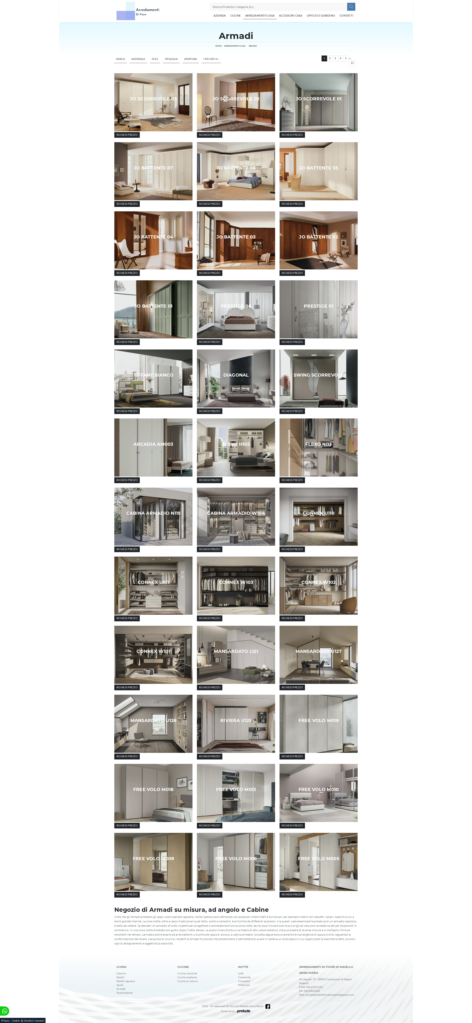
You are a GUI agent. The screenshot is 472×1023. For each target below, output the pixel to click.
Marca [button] (120, 59)
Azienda (220, 15)
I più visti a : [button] (211, 59)
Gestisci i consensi (34, 1020)
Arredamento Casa (260, 15)
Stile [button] (155, 59)
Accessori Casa (290, 15)
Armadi (253, 46)
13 (352, 62)
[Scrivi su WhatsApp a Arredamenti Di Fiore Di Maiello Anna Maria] (4, 1011)
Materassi (244, 984)
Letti (241, 973)
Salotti (120, 977)
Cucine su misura (187, 981)
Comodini (244, 981)
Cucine (235, 15)
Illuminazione (125, 992)
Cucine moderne (187, 977)
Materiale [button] (138, 59)
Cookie (16, 1020)
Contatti (346, 15)
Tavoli (120, 984)
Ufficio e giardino (321, 15)
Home (218, 46)
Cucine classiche (187, 973)
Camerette (244, 977)
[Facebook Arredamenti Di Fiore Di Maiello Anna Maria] (268, 1006)
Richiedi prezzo (127, 134)
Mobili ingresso (126, 981)
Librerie (121, 973)
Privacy (5, 1020)
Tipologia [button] (171, 59)
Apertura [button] (190, 59)
